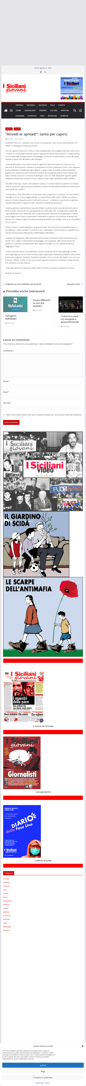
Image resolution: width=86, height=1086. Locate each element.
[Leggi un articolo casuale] (80, 110)
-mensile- (9, 129)
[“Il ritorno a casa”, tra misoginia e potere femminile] (71, 298)
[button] (83, 1046)
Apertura (65, 110)
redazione (20, 139)
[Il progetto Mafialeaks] (15, 298)
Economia (20, 116)
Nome (6, 381)
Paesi (42, 116)
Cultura (53, 110)
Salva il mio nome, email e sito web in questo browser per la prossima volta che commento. (44, 415)
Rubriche (64, 116)
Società (61, 105)
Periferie (43, 110)
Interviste (32, 116)
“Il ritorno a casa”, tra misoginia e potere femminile (70, 319)
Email (6, 392)
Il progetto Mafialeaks (11, 317)
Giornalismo (30, 110)
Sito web (6, 403)
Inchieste (43, 105)
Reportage (52, 116)
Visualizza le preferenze (43, 1077)
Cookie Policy (39, 1083)
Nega (43, 1071)
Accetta (43, 1065)
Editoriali (31, 105)
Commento (8, 350)
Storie (18, 110)
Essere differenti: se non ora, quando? (42, 303)
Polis (52, 105)
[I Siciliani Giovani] (6, 110)
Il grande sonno (73, 284)
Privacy (47, 1083)
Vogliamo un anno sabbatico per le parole (23, 284)
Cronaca (19, 105)
